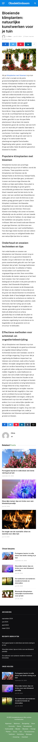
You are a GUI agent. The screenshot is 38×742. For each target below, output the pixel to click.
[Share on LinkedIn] (28, 44)
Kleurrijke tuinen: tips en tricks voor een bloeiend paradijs (24, 568)
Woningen (29, 734)
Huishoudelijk (9, 729)
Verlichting (20, 734)
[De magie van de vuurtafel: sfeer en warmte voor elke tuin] (19, 519)
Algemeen (8, 723)
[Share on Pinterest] (20, 44)
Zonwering (16, 737)
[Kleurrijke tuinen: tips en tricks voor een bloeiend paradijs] (19, 488)
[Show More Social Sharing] (34, 44)
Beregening (25, 723)
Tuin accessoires (29, 731)
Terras (15, 731)
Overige (33, 729)
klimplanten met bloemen (16, 75)
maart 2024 (6, 628)
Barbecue (17, 723)
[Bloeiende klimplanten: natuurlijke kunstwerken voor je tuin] (19, 60)
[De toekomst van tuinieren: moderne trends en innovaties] (7, 581)
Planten (8, 731)
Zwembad (25, 737)
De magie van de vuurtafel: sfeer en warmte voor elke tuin (16, 533)
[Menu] (3, 3)
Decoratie (12, 726)
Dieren (19, 726)
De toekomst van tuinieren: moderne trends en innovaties (25, 581)
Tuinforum (12, 734)
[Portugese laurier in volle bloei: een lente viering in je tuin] (19, 458)
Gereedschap (27, 726)
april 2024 (5, 625)
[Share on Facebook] (5, 44)
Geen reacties (29, 36)
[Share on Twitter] (13, 44)
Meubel (18, 729)
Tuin (20, 731)
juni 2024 (5, 622)
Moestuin (25, 729)
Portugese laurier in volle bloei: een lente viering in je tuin (25, 555)
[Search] (35, 3)
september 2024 (7, 618)
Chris (9, 36)
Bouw (33, 723)
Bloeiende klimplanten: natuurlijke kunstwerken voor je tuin (24, 593)
